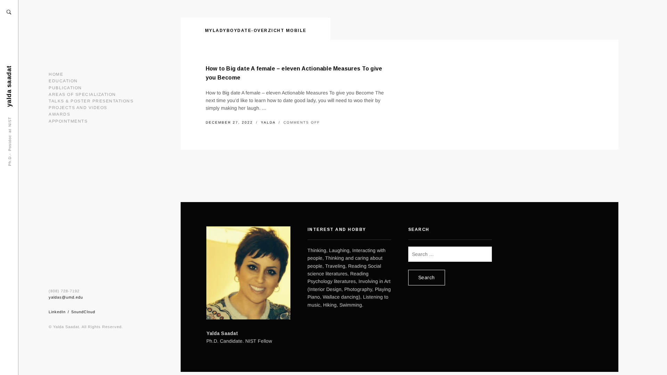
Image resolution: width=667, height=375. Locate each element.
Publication (65, 87)
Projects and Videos (78, 107)
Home (56, 74)
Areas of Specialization (82, 94)
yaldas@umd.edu (66, 297)
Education (63, 80)
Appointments (68, 121)
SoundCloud (83, 312)
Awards (59, 114)
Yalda (269, 122)
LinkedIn (57, 312)
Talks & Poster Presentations (91, 101)
